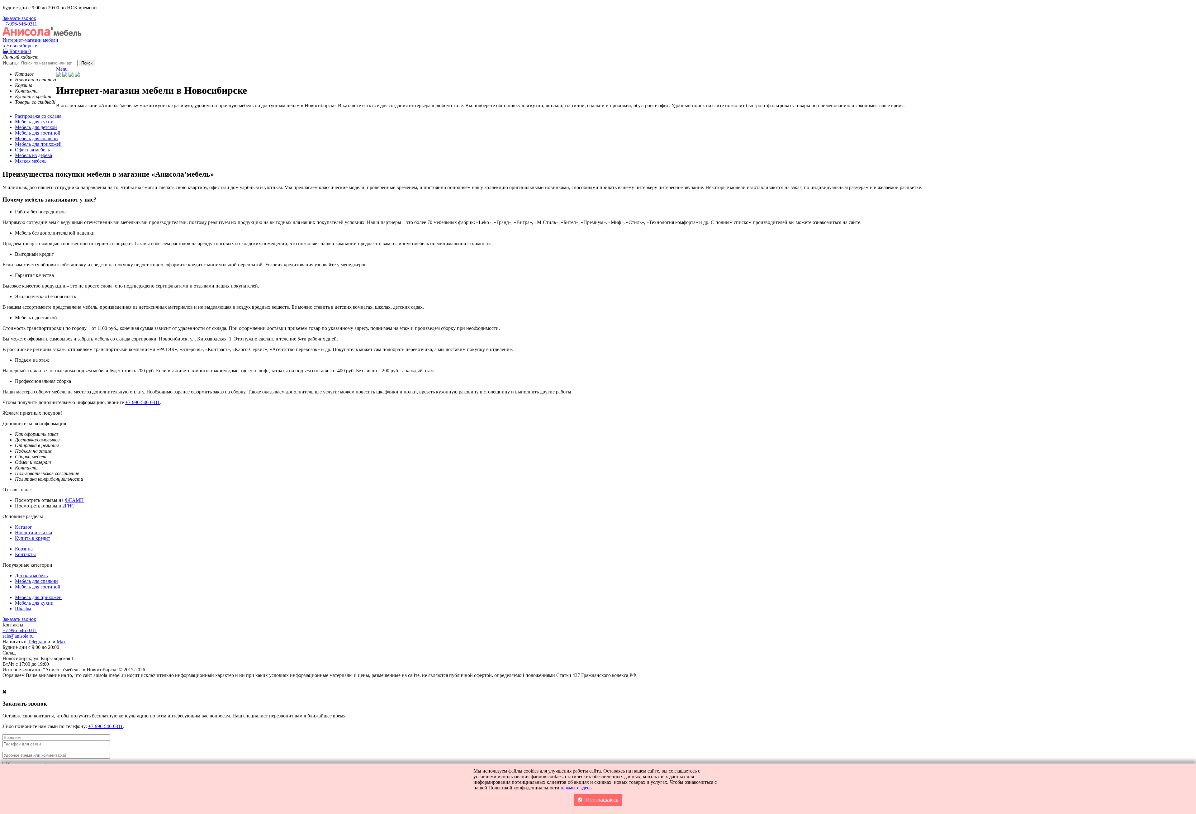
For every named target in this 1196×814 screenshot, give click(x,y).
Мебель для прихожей (38, 597)
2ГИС (68, 505)
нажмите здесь (576, 787)
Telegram (37, 641)
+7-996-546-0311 (19, 23)
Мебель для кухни (34, 603)
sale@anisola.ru (18, 636)
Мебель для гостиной (37, 586)
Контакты (25, 554)
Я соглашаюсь (602, 799)
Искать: (10, 62)
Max (61, 641)
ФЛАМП (74, 500)
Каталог (23, 527)
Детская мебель (31, 575)
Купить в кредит (32, 538)
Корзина (19, 51)
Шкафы (23, 608)
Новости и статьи (33, 532)
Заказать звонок (19, 18)
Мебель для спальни (36, 581)
